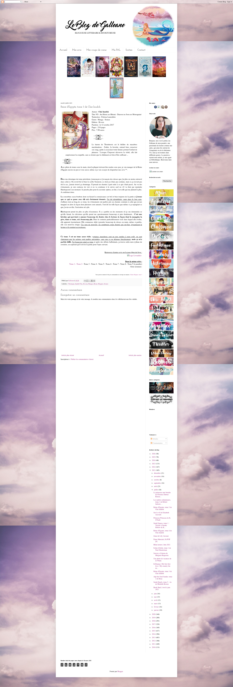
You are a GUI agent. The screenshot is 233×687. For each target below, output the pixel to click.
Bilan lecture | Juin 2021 (162, 544)
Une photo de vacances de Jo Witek (162, 559)
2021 (154, 470)
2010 (154, 647)
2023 (154, 463)
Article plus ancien (135, 355)
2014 (154, 634)
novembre (157, 476)
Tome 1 (72, 264)
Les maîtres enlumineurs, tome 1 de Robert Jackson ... (162, 502)
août (155, 486)
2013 (154, 637)
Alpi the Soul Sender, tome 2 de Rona (163, 577)
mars (156, 603)
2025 (154, 457)
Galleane (71, 281)
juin (155, 593)
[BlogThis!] (87, 281)
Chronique (71, 284)
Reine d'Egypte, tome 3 (136, 274)
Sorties (129, 50)
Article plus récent (67, 355)
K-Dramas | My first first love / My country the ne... (162, 566)
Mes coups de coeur (96, 50)
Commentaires (157, 443)
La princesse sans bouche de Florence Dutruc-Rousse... (162, 494)
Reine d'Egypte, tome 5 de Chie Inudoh (163, 508)
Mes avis (76, 50)
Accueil (63, 50)
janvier (156, 610)
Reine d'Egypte (98, 284)
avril (156, 600)
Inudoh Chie (79, 284)
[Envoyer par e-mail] (85, 281)
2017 (154, 624)
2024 (154, 460)
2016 (154, 627)
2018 (154, 621)
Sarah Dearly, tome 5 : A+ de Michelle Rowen (163, 583)
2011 (154, 644)
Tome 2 (79, 264)
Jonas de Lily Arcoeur (161, 536)
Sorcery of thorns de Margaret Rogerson (161, 554)
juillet (156, 489)
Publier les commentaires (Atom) (82, 359)
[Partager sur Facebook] (92, 281)
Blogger (120, 671)
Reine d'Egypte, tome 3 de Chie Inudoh (163, 572)
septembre (157, 483)
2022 (154, 467)
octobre (157, 480)
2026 (154, 454)
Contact (141, 50)
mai (155, 597)
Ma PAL (116, 50)
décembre (157, 473)
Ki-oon (85, 284)
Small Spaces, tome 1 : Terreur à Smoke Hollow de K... (161, 525)
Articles (155, 439)
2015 (154, 631)
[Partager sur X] (89, 281)
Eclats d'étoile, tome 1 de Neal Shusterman (162, 549)
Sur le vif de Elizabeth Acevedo (161, 513)
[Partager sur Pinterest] (94, 281)
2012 (154, 641)
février (156, 607)
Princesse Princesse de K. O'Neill (162, 519)
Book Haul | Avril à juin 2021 (162, 588)
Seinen (106, 284)
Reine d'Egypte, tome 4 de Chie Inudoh (163, 531)
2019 (154, 617)
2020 (154, 614)
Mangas (90, 284)
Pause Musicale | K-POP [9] (162, 540)
